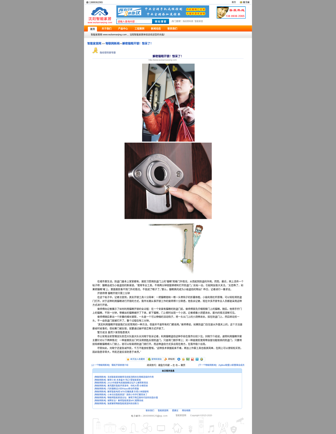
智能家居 (199, 21)
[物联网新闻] (100, 377)
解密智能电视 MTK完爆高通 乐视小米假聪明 (128, 391)
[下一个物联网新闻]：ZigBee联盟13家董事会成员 (221, 365)
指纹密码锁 (188, 21)
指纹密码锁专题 (107, 52)
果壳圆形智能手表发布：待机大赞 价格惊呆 (127, 386)
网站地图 (186, 410)
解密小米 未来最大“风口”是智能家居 (124, 380)
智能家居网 (94, 43)
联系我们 (150, 410)
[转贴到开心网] (183, 359)
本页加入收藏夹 (137, 359)
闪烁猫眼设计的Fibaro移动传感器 (123, 389)
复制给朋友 (156, 359)
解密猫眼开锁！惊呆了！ (137, 43)
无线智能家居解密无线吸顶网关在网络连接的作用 (130, 377)
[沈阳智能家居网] (100, 23)
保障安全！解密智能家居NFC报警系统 (125, 400)
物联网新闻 (113, 43)
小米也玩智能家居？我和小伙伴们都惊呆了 (127, 394)
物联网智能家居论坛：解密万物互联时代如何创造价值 (132, 397)
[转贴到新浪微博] (192, 359)
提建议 (175, 410)
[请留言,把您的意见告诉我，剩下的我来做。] (245, 2)
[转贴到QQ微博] (197, 359)
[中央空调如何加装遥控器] (162, 17)
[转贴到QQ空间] (201, 359)
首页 (234, 2)
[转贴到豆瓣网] (188, 359)
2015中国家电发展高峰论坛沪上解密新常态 (127, 383)
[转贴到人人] (179, 359)
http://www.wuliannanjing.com (163, 60)
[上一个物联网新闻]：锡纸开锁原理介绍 (110, 365)
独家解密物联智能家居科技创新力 (123, 403)
